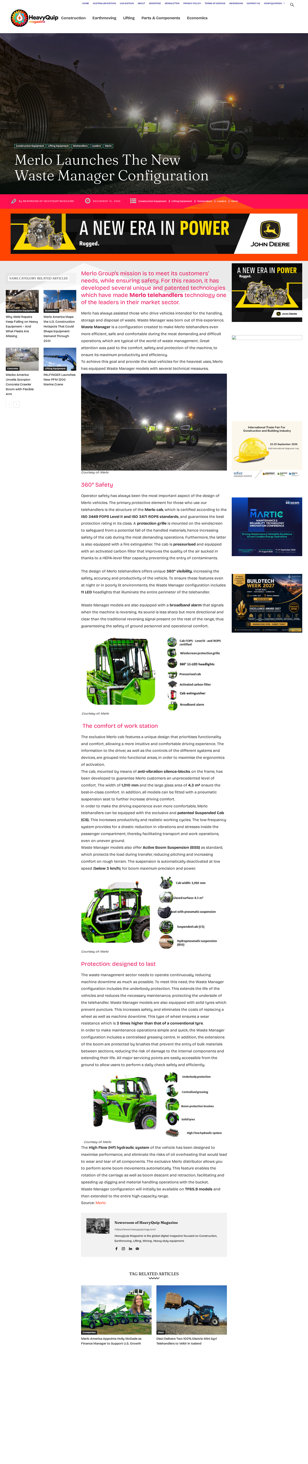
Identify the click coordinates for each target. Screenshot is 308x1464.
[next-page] (16, 404)
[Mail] (137, 1248)
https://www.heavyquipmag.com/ (135, 1229)
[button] (292, 5)
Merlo (108, 146)
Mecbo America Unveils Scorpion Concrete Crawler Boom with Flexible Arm (20, 384)
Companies (89, 1332)
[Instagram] (123, 1248)
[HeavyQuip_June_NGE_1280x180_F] (154, 258)
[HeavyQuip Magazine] (35, 18)
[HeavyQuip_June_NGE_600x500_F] (267, 326)
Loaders (96, 146)
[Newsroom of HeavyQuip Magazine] (97, 1234)
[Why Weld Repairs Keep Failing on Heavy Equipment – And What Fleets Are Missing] (22, 301)
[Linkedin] (130, 1248)
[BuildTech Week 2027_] (267, 636)
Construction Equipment (30, 146)
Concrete (12, 368)
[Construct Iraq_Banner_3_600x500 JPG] (267, 484)
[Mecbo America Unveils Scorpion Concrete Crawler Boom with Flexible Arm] (22, 359)
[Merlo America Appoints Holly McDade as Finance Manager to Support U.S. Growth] (116, 1310)
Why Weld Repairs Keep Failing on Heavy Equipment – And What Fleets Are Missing (22, 326)
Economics (51, 310)
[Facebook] (116, 1248)
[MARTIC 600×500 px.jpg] (267, 560)
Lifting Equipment (58, 146)
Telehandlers (80, 146)
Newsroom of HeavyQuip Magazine (48, 201)
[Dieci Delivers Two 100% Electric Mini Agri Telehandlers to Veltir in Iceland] (191, 1310)
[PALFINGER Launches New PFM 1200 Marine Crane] (60, 359)
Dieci (161, 1332)
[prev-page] (9, 404)
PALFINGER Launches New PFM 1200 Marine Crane (60, 379)
